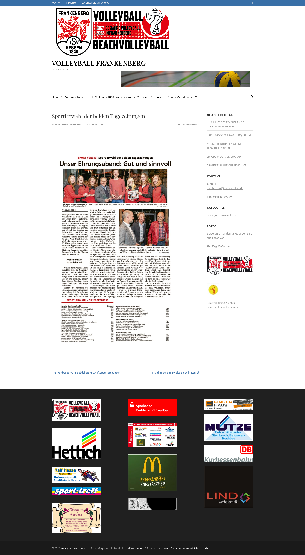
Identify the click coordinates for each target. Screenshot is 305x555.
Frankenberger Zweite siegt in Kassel (175, 372)
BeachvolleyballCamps (221, 302)
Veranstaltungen (75, 96)
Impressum (71, 2)
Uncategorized (190, 124)
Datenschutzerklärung (95, 2)
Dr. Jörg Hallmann (69, 124)
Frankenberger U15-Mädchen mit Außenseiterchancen (86, 372)
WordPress (170, 548)
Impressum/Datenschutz (193, 548)
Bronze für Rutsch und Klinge (226, 165)
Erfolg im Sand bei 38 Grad (224, 156)
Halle (158, 96)
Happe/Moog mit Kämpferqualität (229, 135)
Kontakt (57, 2)
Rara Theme (136, 548)
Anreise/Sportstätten (181, 96)
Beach (145, 96)
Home (55, 96)
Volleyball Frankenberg (99, 62)
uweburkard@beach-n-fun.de (225, 188)
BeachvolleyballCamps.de (223, 306)
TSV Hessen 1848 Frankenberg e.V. (114, 96)
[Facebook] (252, 3)
